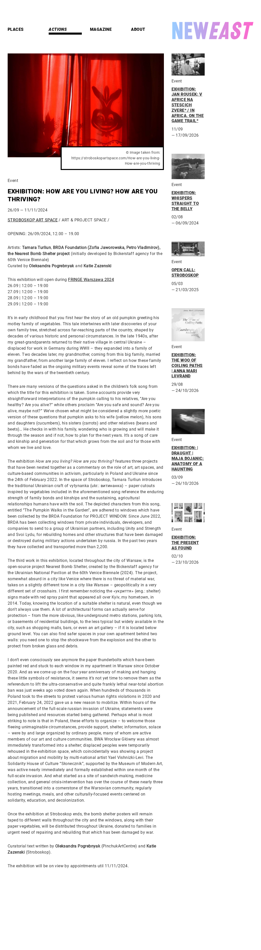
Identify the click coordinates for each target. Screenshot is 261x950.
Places (15, 29)
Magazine (101, 29)
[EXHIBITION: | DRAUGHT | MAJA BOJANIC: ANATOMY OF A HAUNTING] (188, 421)
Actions (58, 29)
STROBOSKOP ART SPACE (33, 220)
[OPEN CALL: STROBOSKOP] (188, 249)
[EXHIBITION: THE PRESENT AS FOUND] (188, 513)
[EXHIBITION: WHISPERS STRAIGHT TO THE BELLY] (188, 166)
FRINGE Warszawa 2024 (91, 279)
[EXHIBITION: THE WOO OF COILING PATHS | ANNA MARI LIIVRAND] (188, 325)
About (138, 29)
